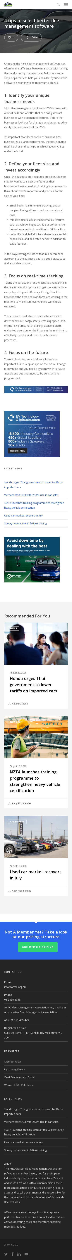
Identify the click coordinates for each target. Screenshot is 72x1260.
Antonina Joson (19, 703)
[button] (66, 4)
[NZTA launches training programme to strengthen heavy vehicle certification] (36, 762)
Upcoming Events (14, 1069)
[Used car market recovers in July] (36, 856)
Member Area (12, 1061)
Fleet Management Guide (19, 1077)
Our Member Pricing (38, 947)
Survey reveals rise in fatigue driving (25, 523)
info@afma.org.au (15, 987)
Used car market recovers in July (23, 515)
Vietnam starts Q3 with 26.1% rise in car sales (31, 495)
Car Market (17, 821)
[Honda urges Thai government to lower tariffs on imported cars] (36, 666)
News (13, 628)
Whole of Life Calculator (18, 1085)
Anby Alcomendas (21, 803)
